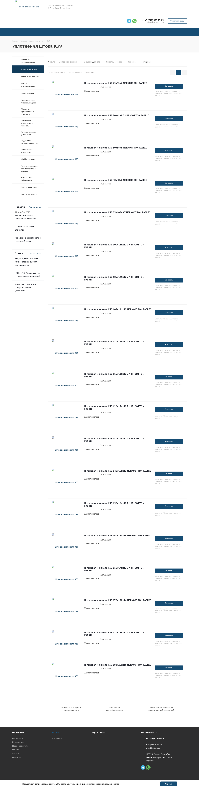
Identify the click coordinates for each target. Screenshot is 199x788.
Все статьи (35, 253)
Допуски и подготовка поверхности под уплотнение (25, 287)
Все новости (35, 207)
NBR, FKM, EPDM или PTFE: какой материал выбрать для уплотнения (27, 261)
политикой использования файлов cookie (98, 784)
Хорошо (168, 784)
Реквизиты (17, 738)
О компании (18, 732)
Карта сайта (98, 732)
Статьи (15, 753)
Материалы (18, 742)
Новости (16, 757)
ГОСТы (15, 749)
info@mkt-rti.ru (154, 744)
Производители (20, 746)
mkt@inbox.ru (153, 748)
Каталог (56, 732)
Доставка (57, 738)
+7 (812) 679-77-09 (154, 20)
